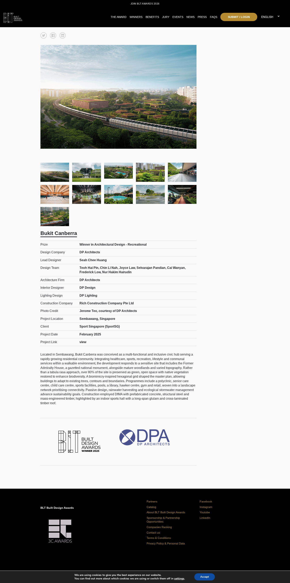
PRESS (202, 17)
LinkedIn (205, 517)
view (83, 342)
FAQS (213, 17)
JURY (165, 17)
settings (179, 578)
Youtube (205, 512)
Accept (204, 577)
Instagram (206, 507)
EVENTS (177, 17)
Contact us (153, 532)
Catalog (151, 507)
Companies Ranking (159, 527)
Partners (152, 501)
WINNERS (136, 17)
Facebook (206, 501)
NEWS (190, 17)
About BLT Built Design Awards (166, 512)
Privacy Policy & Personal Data (166, 543)
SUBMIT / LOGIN (239, 17)
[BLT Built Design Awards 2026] (38, 16)
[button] (43, 35)
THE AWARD (118, 17)
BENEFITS (152, 17)
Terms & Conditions (159, 537)
